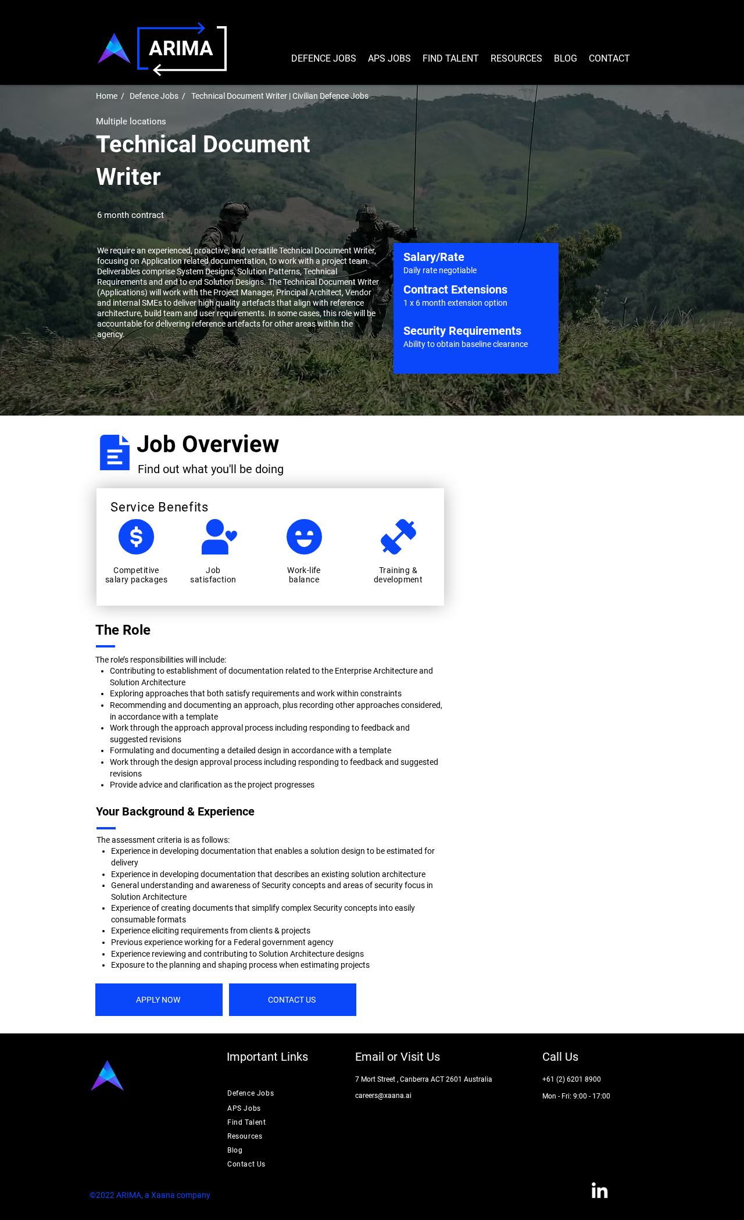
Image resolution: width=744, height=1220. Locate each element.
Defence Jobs (154, 96)
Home (106, 96)
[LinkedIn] (599, 1190)
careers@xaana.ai (383, 1096)
